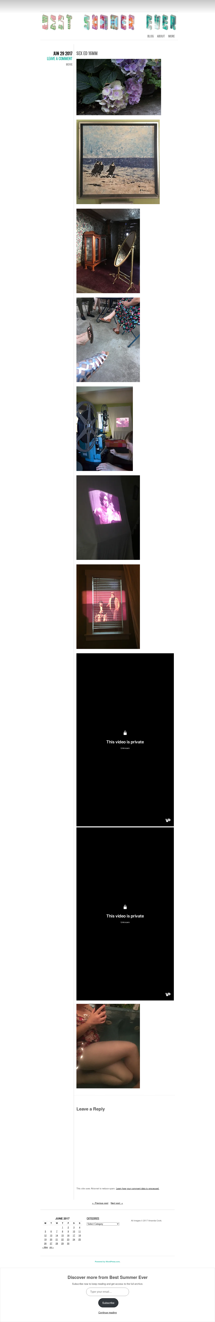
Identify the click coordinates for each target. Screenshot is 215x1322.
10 (74, 1231)
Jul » (51, 1247)
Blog (150, 36)
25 (79, 1239)
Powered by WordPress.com (107, 1261)
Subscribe (108, 1303)
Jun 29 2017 (62, 53)
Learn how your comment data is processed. (137, 1188)
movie (69, 64)
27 (51, 1243)
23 (68, 1239)
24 (74, 1239)
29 (62, 1243)
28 (57, 1243)
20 (51, 1239)
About (161, 36)
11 (79, 1231)
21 (57, 1239)
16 (68, 1235)
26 (45, 1243)
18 (79, 1235)
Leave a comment (59, 58)
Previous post (100, 1203)
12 (45, 1235)
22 (62, 1239)
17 (74, 1235)
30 (68, 1243)
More (171, 36)
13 (51, 1235)
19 (45, 1239)
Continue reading (107, 1312)
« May (45, 1247)
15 (62, 1235)
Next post (117, 1203)
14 (57, 1235)
